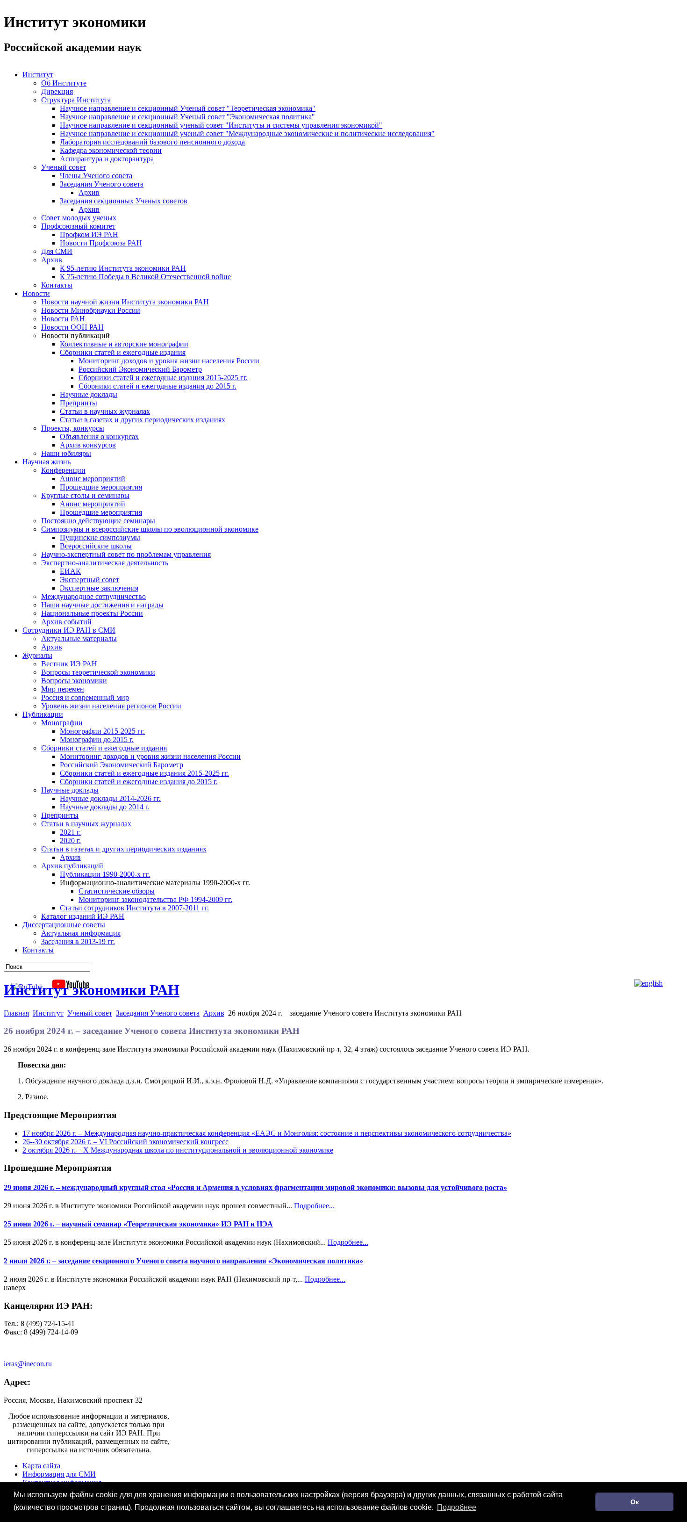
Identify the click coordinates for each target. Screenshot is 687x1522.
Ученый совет (89, 1013)
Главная (16, 1013)
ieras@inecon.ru (28, 1364)
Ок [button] (634, 1502)
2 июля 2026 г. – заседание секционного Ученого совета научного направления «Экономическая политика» (183, 1261)
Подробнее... (314, 1206)
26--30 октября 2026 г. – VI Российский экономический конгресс (125, 1142)
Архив (213, 1013)
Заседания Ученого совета (158, 1013)
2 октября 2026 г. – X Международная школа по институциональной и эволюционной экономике (177, 1150)
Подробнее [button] (456, 1507)
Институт (48, 1013)
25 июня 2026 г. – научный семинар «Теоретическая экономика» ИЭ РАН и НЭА (138, 1224)
